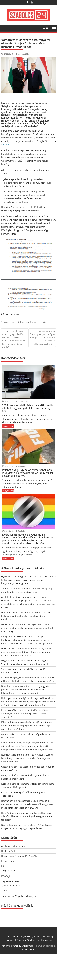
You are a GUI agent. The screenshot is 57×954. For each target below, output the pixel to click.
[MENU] (54, 28)
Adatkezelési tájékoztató (13, 845)
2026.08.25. (9, 401)
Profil (5, 890)
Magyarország (9, 322)
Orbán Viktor (35, 322)
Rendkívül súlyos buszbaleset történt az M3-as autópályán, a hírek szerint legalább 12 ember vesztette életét (24, 713)
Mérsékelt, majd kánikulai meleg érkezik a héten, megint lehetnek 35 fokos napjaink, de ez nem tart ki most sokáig (27, 628)
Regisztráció (9, 870)
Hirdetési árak (8, 851)
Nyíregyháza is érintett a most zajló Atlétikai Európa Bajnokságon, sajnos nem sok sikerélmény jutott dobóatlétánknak (27, 758)
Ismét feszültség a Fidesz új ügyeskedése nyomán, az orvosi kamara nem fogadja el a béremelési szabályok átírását (14, 339)
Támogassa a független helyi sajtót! (18, 896)
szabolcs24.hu (23, 54)
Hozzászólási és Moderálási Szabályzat (20, 856)
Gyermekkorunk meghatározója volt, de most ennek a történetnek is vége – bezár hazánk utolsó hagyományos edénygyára (28, 580)
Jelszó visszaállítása (12, 885)
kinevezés (24, 322)
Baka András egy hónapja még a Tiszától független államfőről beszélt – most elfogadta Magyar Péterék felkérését (27, 816)
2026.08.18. (9, 466)
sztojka (44, 322)
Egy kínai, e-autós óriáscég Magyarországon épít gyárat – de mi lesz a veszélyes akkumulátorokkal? (42, 337)
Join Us (4, 866)
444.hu (6, 144)
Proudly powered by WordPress (17, 945)
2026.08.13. (9, 531)
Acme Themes (28, 949)
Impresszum (7, 861)
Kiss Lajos (21, 466)
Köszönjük (6, 876)
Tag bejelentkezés (10, 881)
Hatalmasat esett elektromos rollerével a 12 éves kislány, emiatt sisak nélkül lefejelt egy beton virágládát (25, 616)
